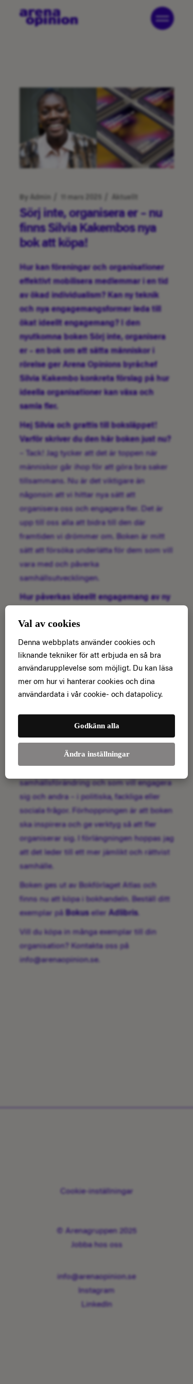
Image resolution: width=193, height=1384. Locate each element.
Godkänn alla (96, 726)
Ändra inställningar (97, 754)
